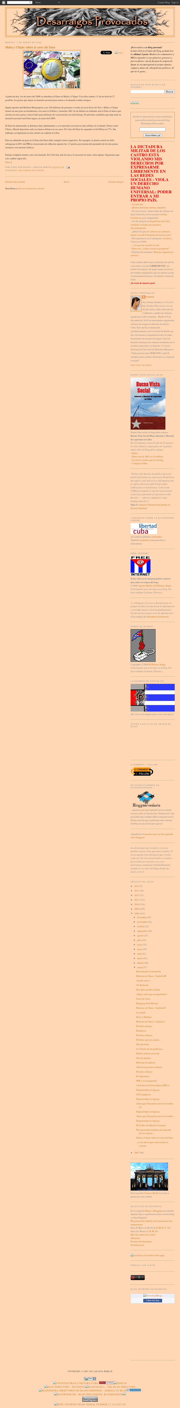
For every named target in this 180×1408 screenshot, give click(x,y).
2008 (137, 913)
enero (140, 967)
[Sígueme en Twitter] (132, 103)
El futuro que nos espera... (148, 1039)
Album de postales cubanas (149, 1067)
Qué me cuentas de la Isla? (143, 1234)
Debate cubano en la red (147, 1053)
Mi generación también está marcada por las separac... (153, 1131)
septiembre (142, 930)
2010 (137, 904)
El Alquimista (142, 1076)
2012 (137, 895)
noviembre (142, 921)
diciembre (142, 917)
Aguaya (150, 297)
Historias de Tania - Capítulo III (151, 976)
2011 (137, 899)
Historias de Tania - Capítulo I (150, 1021)
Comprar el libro (139, 463)
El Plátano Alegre (163, 585)
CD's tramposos (143, 1094)
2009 (137, 908)
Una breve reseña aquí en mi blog (147, 460)
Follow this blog (152, 1300)
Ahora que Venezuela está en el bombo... (155, 1116)
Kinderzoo (141, 1030)
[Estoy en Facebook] (134, 103)
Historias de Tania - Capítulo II (150, 1007)
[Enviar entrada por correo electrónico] (67, 167)
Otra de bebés (142, 1044)
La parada (141, 1012)
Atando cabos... (143, 980)
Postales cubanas (144, 1026)
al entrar (166, 238)
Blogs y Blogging (153, 1210)
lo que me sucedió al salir (147, 245)
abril (139, 953)
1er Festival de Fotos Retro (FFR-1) (152, 1085)
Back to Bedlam (144, 1017)
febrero (140, 962)
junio (140, 944)
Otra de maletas (143, 1058)
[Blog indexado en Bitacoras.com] (75, 1383)
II (157, 1227)
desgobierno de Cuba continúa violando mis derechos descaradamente (150, 225)
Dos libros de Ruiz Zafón (148, 989)
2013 (137, 890)
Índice (135, 453)
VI (168, 1227)
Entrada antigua (116, 181)
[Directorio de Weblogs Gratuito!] (106, 1383)
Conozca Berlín (151, 1193)
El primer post (137, 1244)
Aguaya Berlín (145, 585)
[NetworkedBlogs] (152, 1295)
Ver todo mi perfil (141, 365)
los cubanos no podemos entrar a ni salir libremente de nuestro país (150, 233)
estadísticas (144, 540)
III (160, 1227)
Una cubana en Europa (31, 170)
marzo (140, 958)
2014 (137, 886)
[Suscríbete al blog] (137, 103)
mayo (140, 949)
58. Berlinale (142, 985)
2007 (137, 1152)
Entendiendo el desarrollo (148, 971)
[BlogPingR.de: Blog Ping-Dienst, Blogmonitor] (88, 1394)
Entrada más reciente (15, 181)
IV (163, 1227)
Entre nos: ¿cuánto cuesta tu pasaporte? (150, 248)
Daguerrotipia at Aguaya (148, 1089)
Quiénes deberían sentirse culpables (149, 207)
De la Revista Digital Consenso (151, 1125)
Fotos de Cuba (143, 998)
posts (142, 809)
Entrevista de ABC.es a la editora (147, 456)
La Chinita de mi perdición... (149, 1048)
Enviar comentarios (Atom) (31, 188)
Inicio (66, 181)
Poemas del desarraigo (141, 1241)
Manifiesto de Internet (157, 616)
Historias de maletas (145, 1062)
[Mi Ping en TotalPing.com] (90, 1400)
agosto (140, 935)
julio (139, 940)
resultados (157, 536)
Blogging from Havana (147, 1003)
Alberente (135, 1238)
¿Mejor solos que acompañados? (151, 994)
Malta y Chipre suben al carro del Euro (30, 47)
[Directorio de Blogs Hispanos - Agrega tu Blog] (83, 1390)
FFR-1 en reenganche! (146, 1080)
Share (8, 162)
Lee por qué (137, 204)
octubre (141, 926)
